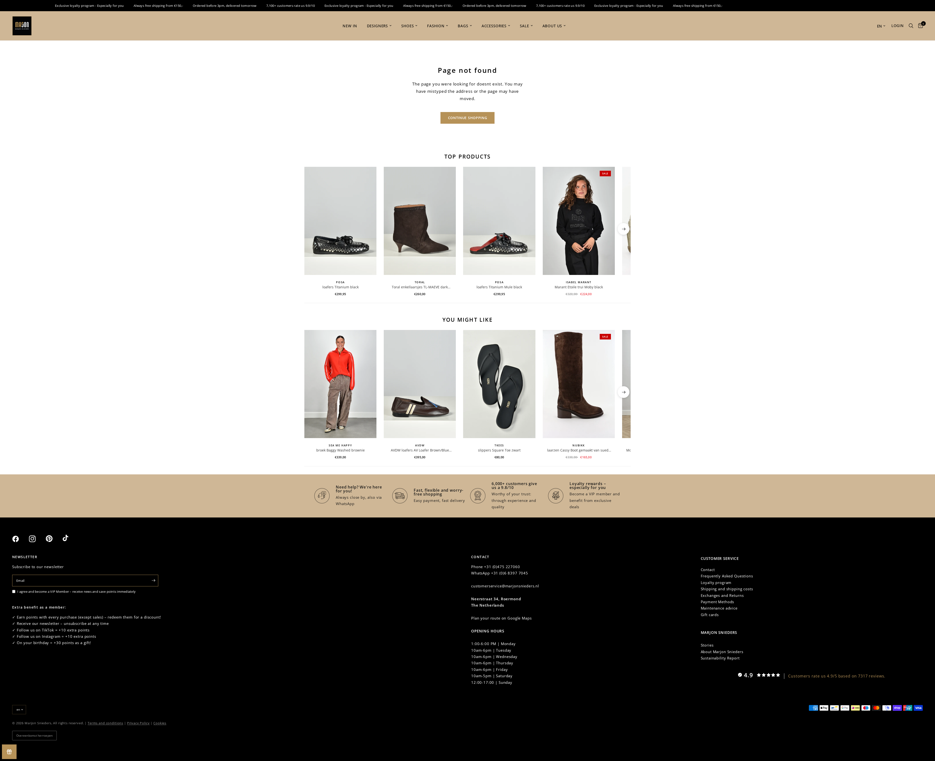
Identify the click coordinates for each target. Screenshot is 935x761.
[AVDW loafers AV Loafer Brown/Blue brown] (420, 384)
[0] (919, 25)
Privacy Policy (138, 723)
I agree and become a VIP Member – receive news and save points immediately (76, 591)
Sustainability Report (720, 658)
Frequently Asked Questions (727, 575)
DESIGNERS (377, 25)
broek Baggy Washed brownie (340, 450)
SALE (524, 25)
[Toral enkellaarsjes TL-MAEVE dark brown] (420, 221)
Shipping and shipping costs (727, 588)
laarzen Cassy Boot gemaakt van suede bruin (578, 450)
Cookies (159, 723)
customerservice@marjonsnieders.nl (505, 585)
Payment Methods (717, 601)
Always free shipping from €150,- (142, 5)
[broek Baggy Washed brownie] (340, 384)
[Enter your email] (153, 580)
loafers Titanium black (340, 287)
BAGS (463, 25)
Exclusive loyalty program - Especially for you (73, 5)
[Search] (911, 25)
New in (350, 25)
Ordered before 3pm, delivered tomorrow (208, 5)
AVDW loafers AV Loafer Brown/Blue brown (420, 450)
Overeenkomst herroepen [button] (34, 735)
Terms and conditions (105, 723)
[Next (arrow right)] (623, 229)
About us (552, 25)
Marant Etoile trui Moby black (579, 287)
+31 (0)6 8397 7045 (509, 573)
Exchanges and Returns (722, 595)
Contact (708, 569)
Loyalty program (716, 582)
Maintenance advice (719, 608)
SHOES (407, 25)
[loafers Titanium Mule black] (499, 221)
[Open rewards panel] (9, 751)
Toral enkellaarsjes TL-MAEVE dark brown (420, 287)
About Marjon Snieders (722, 651)
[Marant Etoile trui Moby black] (579, 221)
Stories (707, 645)
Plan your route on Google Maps (501, 618)
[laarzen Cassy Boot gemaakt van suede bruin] (579, 384)
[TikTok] (70, 538)
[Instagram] (37, 539)
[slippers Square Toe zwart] (499, 384)
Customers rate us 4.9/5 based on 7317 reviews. (836, 676)
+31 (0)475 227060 (502, 566)
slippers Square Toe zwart (499, 450)
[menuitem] (350, 25)
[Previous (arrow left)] (311, 229)
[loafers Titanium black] (340, 221)
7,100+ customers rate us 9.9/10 (274, 5)
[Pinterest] (53, 538)
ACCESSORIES (494, 25)
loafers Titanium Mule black (499, 287)
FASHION (435, 25)
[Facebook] (20, 539)
